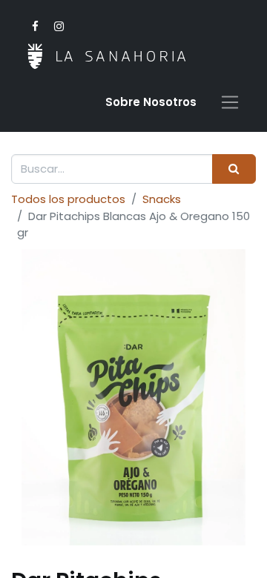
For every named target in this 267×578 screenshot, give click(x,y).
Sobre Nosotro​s (151, 102)
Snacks (161, 199)
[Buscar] (234, 169)
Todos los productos (68, 199)
